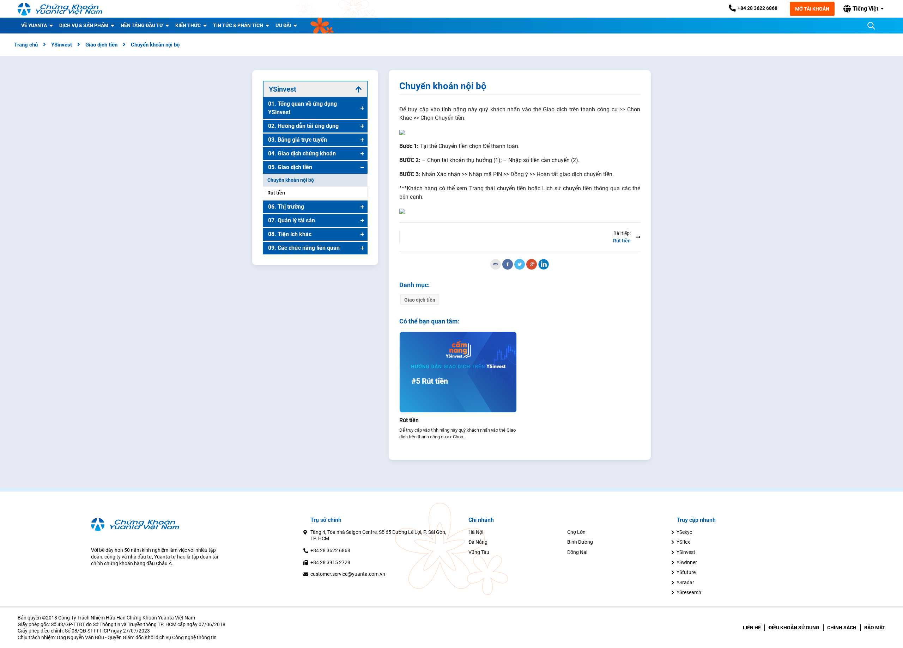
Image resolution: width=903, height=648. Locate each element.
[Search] (871, 26)
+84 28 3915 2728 (330, 562)
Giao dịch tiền (419, 300)
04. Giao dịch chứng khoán (302, 153)
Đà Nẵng (477, 542)
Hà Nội (475, 532)
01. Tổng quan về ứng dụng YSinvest (302, 108)
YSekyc (684, 532)
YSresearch (689, 592)
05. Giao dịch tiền (290, 167)
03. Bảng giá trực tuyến (297, 139)
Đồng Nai (577, 552)
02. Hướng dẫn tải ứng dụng (303, 126)
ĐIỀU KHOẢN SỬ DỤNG (794, 627)
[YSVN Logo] (60, 9)
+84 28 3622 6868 (330, 550)
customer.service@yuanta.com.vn (347, 574)
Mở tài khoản (812, 9)
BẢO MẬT (874, 627)
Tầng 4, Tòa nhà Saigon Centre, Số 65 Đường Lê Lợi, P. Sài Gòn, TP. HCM (378, 535)
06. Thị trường (286, 206)
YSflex (683, 542)
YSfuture (686, 572)
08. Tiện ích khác (289, 234)
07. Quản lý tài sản (291, 220)
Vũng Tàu (478, 552)
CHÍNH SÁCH (841, 627)
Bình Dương (580, 542)
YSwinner (687, 562)
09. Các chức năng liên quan (304, 248)
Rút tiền (409, 420)
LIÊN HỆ (752, 627)
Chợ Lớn (576, 532)
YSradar (685, 582)
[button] (863, 9)
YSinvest (686, 552)
